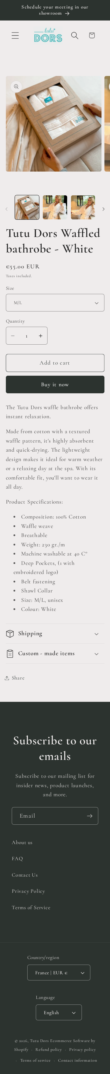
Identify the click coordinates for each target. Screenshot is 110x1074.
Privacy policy (82, 1049)
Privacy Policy (28, 891)
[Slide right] (103, 209)
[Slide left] (6, 209)
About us (22, 842)
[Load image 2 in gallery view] (55, 207)
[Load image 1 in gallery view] (27, 207)
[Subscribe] (89, 816)
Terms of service (35, 1060)
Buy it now (55, 384)
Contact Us (25, 875)
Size (10, 288)
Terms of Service (31, 907)
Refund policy (48, 1049)
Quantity (15, 321)
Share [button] (18, 678)
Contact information (77, 1060)
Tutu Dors (39, 1040)
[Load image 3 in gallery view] (83, 207)
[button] (15, 35)
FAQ (17, 858)
